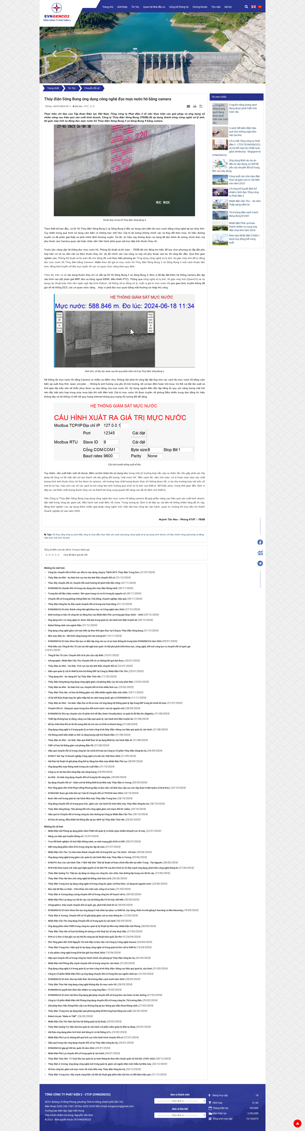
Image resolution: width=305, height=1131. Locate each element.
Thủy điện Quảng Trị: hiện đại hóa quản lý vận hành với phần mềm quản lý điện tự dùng (91, 1027)
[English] (253, 6)
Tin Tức (135, 6)
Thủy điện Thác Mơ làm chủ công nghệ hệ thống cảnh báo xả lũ (79, 878)
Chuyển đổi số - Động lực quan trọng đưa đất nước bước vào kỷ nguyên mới (86, 708)
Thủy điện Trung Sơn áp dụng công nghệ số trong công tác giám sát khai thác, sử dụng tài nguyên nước (99, 883)
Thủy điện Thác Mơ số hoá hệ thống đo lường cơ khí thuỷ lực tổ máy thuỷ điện (87, 931)
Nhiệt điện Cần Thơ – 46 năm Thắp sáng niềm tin (245, 203)
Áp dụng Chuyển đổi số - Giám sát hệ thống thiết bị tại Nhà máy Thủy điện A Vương (89, 782)
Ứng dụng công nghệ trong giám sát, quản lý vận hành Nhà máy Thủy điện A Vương (89, 857)
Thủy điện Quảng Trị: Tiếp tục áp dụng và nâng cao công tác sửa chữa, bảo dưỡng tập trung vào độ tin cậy (101, 873)
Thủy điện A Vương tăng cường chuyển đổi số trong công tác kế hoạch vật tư (86, 894)
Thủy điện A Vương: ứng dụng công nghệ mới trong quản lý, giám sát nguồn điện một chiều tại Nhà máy (99, 1064)
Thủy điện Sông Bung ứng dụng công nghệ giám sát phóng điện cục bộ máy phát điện (90, 682)
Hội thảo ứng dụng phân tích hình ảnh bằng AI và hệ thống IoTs (79, 1032)
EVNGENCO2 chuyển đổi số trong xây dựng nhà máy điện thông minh (82, 588)
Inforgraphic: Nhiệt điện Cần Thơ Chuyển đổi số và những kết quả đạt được (86, 660)
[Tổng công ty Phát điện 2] (56, 12)
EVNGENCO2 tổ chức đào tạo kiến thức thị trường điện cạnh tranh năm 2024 (86, 979)
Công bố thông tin (179, 6)
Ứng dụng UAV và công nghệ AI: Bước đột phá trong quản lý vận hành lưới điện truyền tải (92, 620)
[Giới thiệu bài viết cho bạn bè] (189, 106)
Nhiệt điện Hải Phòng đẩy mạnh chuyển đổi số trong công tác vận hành (83, 963)
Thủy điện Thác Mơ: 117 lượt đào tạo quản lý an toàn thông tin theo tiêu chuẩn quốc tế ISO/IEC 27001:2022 (101, 1058)
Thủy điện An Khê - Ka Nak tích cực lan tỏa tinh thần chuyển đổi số (81, 577)
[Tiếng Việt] (260, 6)
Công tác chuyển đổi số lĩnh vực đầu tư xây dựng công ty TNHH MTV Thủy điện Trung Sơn (93, 572)
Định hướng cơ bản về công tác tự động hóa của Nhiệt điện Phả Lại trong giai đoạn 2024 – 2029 (95, 614)
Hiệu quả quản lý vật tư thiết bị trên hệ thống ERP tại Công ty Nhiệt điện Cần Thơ (88, 671)
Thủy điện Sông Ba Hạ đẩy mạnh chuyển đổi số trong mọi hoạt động (82, 604)
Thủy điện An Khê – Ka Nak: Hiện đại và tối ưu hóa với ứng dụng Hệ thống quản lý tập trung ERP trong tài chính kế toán (107, 703)
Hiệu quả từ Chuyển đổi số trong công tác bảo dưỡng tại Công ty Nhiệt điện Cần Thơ (90, 814)
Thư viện (216, 6)
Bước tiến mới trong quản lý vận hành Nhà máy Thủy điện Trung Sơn (82, 798)
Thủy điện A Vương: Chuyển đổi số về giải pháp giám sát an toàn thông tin (85, 915)
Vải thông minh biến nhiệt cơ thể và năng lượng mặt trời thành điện (81, 735)
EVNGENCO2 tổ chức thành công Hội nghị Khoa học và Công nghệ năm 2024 (86, 609)
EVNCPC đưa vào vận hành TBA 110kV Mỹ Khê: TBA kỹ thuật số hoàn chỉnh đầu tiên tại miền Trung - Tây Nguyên (105, 862)
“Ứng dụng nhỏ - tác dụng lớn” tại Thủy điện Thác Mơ (74, 676)
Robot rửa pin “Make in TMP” (62, 1016)
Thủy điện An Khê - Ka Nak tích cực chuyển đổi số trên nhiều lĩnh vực (83, 687)
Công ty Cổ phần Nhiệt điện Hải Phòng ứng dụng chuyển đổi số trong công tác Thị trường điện (95, 1000)
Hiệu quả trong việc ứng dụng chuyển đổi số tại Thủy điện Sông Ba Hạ (83, 1042)
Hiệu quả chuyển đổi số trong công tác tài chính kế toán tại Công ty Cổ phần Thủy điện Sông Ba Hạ (97, 750)
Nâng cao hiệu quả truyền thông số (65, 836)
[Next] (262, 53)
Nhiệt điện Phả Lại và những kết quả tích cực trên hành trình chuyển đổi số (85, 1037)
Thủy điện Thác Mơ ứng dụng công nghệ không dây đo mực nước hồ (82, 984)
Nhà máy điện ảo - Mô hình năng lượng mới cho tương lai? (77, 636)
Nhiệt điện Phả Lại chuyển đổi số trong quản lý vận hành (76, 1053)
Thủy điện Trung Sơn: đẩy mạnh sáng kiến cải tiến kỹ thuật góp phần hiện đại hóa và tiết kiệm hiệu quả (99, 1074)
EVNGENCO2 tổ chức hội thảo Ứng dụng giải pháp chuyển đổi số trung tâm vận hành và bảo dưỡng (97, 995)
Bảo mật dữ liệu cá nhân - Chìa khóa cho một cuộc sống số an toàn (81, 889)
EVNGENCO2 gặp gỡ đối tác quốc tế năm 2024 (71, 1048)
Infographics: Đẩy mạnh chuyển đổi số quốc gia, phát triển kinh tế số (82, 905)
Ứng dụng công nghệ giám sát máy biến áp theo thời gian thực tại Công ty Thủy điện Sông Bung (95, 630)
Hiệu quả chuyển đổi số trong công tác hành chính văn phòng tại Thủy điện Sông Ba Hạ (91, 958)
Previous (56, 53)
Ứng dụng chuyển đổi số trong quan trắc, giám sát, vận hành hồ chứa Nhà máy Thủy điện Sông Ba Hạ (98, 803)
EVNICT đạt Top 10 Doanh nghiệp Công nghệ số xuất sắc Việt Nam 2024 (84, 756)
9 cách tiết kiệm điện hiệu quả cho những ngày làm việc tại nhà (242, 132)
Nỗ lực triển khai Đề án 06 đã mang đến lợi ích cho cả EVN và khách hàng (85, 724)
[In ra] (195, 106)
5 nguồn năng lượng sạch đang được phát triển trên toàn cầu (243, 108)
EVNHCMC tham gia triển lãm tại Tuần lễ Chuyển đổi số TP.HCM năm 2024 (85, 793)
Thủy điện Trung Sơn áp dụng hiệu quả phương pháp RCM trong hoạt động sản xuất (89, 1011)
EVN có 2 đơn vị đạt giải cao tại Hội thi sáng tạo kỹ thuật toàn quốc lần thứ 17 (86, 936)
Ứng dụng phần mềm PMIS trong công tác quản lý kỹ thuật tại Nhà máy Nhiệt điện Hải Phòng (94, 926)
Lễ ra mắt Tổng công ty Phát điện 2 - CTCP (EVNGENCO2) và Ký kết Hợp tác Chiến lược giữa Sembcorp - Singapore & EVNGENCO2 (236, 148)
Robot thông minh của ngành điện (64, 625)
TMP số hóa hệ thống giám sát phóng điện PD (70, 745)
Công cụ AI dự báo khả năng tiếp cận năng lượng (72, 772)
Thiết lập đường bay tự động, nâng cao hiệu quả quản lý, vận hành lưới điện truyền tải (90, 719)
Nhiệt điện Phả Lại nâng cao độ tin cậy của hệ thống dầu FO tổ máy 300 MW (85, 899)
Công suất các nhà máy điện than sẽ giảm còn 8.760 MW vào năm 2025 (244, 180)
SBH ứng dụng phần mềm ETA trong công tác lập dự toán (76, 847)
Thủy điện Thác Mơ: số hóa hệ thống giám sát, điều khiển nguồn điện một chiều (87, 692)
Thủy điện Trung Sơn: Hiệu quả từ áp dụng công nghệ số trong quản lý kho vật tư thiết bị (92, 947)
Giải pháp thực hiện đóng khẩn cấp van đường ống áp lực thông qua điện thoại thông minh (92, 1005)
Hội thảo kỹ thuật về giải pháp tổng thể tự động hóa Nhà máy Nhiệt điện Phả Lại (87, 761)
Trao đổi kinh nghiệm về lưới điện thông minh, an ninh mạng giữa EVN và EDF (86, 841)
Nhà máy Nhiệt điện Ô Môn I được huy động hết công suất (244, 239)
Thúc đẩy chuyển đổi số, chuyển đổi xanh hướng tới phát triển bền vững (84, 583)
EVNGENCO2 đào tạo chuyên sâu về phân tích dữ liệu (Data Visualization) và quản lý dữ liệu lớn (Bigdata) (101, 713)
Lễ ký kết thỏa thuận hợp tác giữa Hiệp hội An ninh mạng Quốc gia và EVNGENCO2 (89, 697)
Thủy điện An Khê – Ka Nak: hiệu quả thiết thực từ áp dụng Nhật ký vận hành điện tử (90, 740)
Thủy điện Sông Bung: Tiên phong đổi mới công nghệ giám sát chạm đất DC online (89, 809)
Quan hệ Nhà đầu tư (154, 6)
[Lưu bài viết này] (201, 106)
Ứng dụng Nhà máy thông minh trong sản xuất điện (73, 766)
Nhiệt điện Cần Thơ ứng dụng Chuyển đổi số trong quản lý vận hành (82, 921)
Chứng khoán (200, 6)
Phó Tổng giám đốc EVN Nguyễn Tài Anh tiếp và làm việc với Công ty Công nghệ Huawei (92, 942)
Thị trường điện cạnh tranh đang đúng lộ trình (243, 214)
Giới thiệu (122, 6)
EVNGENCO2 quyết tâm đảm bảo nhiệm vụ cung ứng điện (77, 989)
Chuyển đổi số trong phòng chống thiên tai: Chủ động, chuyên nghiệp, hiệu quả (87, 598)
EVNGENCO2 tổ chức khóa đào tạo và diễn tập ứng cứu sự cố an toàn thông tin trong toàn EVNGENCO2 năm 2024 (105, 641)
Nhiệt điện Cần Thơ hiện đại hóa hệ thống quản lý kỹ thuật (77, 1021)
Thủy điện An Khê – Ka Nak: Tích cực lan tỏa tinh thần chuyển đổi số (82, 666)
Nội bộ (228, 6)
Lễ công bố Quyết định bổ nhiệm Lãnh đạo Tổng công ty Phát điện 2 (244, 192)
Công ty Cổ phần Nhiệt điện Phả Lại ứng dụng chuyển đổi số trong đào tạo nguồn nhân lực (93, 974)
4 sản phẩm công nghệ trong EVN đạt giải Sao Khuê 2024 (76, 952)
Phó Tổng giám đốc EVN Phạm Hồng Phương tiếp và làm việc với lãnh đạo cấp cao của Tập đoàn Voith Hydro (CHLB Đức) (109, 788)
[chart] (260, 552)
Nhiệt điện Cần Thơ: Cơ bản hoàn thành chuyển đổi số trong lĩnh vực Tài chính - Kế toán (92, 852)
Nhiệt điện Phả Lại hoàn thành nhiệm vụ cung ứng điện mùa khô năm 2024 (243, 227)
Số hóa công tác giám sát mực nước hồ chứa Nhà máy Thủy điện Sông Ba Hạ (86, 1069)
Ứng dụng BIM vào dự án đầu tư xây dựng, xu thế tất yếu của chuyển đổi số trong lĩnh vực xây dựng (236, 165)
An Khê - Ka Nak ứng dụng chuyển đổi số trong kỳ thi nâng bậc (79, 777)
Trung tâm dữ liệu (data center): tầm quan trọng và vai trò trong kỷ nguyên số (86, 593)
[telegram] (260, 563)
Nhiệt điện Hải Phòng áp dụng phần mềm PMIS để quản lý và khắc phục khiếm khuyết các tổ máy (96, 831)
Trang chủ (107, 6)
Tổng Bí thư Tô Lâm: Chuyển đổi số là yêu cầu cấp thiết (75, 655)
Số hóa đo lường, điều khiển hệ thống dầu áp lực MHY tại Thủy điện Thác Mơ (86, 819)
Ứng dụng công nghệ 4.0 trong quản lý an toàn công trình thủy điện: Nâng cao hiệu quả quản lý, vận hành (100, 729)
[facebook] (260, 542)
